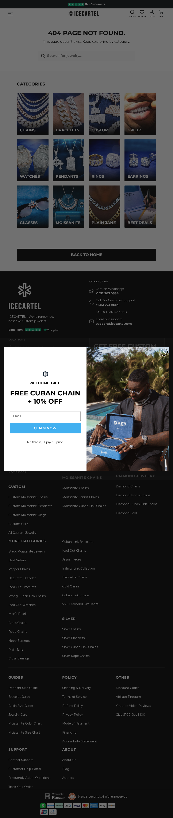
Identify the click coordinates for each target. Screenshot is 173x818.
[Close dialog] (164, 352)
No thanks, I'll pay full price (45, 442)
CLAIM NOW (45, 428)
